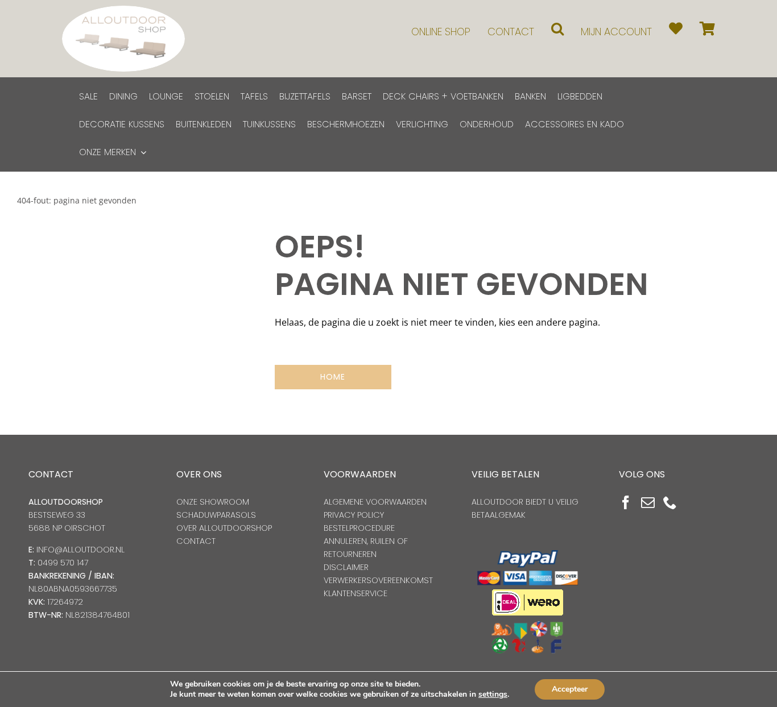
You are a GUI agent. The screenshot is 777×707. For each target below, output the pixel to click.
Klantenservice (355, 593)
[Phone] (670, 502)
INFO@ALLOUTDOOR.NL (80, 549)
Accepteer (570, 689)
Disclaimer (346, 567)
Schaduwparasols (216, 515)
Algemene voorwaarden (375, 502)
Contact (196, 541)
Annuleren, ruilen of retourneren (366, 547)
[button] (557, 28)
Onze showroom (212, 502)
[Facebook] (626, 502)
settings (492, 694)
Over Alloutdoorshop (224, 528)
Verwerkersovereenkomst (378, 580)
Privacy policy (354, 515)
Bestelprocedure (359, 528)
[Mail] (648, 502)
